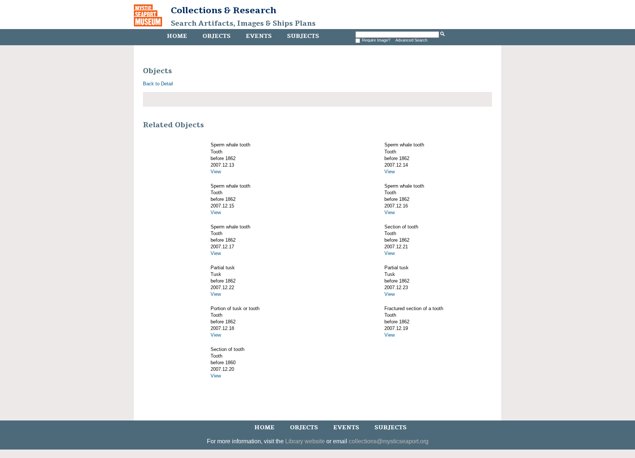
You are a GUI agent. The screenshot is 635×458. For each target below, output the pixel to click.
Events (259, 36)
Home (177, 36)
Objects (216, 36)
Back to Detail (158, 83)
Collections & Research (223, 10)
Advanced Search (411, 40)
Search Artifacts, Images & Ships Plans (243, 23)
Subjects (303, 36)
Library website (305, 441)
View (216, 171)
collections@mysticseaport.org (388, 441)
